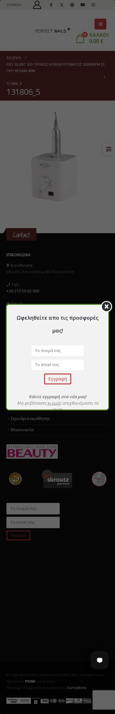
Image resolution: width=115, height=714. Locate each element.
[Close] (106, 306)
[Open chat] (100, 660)
